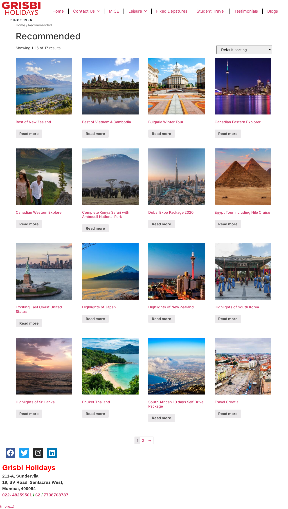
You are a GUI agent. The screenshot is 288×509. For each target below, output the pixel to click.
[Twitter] (24, 453)
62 (37, 495)
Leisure (135, 11)
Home (58, 11)
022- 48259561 (17, 495)
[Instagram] (38, 453)
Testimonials (246, 11)
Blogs (272, 11)
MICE (114, 11)
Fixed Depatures (171, 11)
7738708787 (56, 495)
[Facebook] (10, 453)
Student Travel (211, 11)
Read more (29, 133)
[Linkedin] (52, 453)
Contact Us (84, 11)
